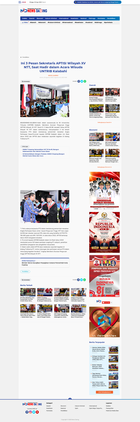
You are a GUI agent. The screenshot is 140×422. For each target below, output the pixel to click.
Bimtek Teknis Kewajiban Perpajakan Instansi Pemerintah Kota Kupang (45, 264)
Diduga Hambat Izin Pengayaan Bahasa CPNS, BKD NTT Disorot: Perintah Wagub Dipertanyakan (99, 358)
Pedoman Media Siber (112, 410)
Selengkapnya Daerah (104, 122)
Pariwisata (101, 18)
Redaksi (108, 406)
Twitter (34, 414)
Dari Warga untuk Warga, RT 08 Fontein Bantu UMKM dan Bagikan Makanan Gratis (96, 144)
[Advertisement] (85, 10)
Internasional (63, 18)
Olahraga (92, 18)
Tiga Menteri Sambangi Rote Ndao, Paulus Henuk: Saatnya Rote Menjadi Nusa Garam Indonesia (99, 375)
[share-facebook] (78, 81)
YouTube (38, 414)
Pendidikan (111, 18)
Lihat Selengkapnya (104, 392)
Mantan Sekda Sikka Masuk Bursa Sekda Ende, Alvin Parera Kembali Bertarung (98, 349)
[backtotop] (70, 399)
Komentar (27, 81)
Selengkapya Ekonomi (104, 167)
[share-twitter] (81, 81)
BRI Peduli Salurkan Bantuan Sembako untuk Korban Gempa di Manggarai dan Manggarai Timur (112, 144)
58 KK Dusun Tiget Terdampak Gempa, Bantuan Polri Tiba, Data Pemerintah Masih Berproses (98, 2)
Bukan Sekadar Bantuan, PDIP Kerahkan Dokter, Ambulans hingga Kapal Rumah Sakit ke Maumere (99, 366)
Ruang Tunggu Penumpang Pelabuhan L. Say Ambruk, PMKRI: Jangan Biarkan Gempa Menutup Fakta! (96, 99)
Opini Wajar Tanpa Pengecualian (96, 408)
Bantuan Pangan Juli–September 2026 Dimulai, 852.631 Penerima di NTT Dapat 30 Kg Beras (96, 160)
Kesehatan (74, 18)
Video (26, 22)
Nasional (83, 18)
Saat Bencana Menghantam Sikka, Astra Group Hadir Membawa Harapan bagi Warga (112, 99)
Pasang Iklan (109, 408)
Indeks (24, 18)
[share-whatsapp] (85, 81)
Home (24, 2)
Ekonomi (40, 18)
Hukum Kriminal (51, 18)
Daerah (31, 18)
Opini (76, 408)
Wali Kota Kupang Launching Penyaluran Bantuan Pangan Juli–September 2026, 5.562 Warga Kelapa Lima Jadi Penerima (112, 160)
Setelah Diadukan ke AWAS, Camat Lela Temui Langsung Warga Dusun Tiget (96, 115)
